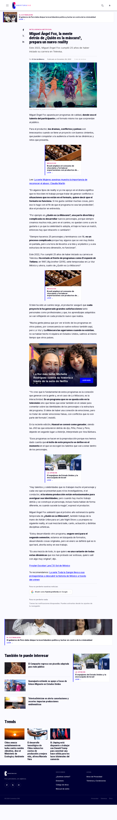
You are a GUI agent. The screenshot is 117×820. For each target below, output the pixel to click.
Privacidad (94, 798)
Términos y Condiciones (96, 781)
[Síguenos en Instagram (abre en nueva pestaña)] (18, 785)
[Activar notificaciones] (109, 5)
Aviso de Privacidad (94, 777)
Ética (110, 798)
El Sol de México (38, 59)
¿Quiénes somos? (63, 777)
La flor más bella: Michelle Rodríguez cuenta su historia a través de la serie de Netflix (53, 378)
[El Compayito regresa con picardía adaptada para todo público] (15, 668)
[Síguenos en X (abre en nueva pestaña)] (13, 785)
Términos (104, 798)
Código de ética (62, 785)
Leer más (86, 380)
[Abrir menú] (7, 5)
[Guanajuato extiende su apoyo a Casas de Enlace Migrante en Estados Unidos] (15, 685)
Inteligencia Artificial (40, 29)
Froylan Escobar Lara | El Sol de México (49, 565)
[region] (63, 365)
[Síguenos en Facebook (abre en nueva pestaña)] (7, 785)
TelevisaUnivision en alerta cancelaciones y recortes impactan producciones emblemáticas (48, 701)
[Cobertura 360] (22, 5)
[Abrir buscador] (102, 5)
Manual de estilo (62, 789)
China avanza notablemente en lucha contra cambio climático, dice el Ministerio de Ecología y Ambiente (14, 749)
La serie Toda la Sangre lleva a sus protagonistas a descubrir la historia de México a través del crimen (57, 576)
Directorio (60, 781)
